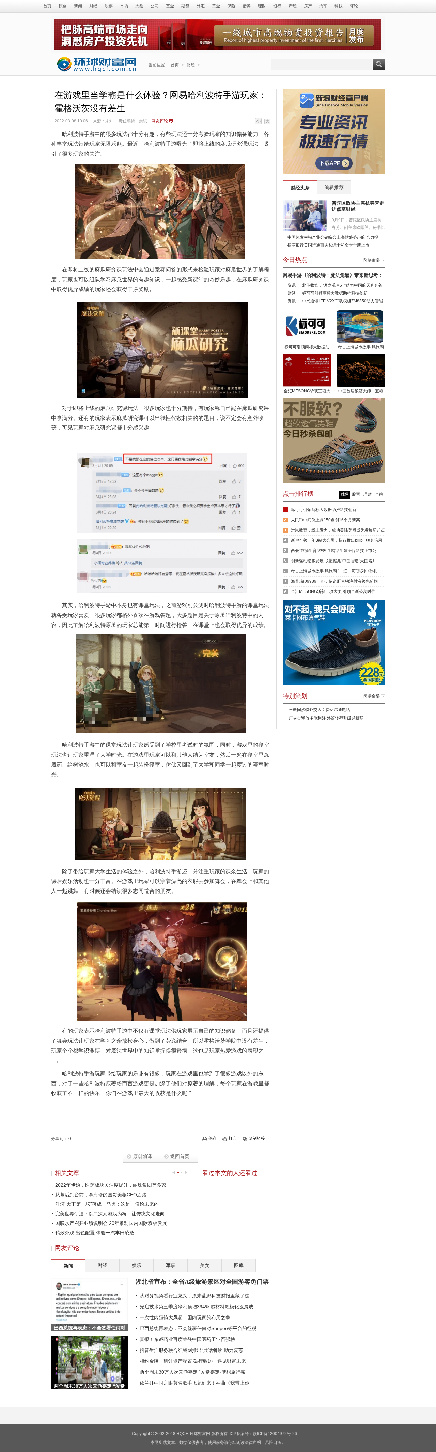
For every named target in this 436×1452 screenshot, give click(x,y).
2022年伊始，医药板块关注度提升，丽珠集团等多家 (110, 1185)
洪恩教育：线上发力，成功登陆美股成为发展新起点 (338, 530)
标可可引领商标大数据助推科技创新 (335, 293)
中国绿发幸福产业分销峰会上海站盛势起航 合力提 (332, 237)
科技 (338, 6)
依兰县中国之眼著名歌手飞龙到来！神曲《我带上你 (194, 1383)
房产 (308, 6)
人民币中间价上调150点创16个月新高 (325, 520)
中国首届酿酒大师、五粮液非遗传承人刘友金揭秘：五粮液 (360, 392)
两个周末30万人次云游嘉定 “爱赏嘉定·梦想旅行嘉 (192, 1372)
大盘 (139, 6)
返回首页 (179, 1156)
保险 (231, 6)
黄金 (216, 6)
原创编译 (142, 1156)
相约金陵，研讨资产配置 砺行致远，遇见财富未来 (193, 1361)
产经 (293, 6)
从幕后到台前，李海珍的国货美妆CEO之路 (100, 1194)
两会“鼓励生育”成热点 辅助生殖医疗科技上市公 (333, 550)
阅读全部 (371, 259)
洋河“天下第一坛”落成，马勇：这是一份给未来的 (107, 1204)
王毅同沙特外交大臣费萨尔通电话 (319, 709)
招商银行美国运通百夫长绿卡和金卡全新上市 (328, 245)
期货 (185, 6)
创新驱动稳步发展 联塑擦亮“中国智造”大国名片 (333, 560)
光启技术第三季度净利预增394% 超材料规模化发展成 (196, 1306)
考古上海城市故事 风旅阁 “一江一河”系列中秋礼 (334, 571)
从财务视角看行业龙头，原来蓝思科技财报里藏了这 (194, 1295)
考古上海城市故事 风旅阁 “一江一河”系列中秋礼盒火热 (361, 348)
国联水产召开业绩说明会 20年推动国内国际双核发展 (111, 1223)
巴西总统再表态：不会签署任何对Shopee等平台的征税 (198, 1328)
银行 (277, 6)
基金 (170, 6)
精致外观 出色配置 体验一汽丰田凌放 (94, 1232)
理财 (262, 6)
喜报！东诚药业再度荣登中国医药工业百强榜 (187, 1339)
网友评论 (160, 121)
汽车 (323, 6)
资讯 (291, 285)
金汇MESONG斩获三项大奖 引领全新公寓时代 (307, 392)
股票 (109, 6)
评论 (354, 6)
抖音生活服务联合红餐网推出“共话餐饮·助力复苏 (191, 1350)
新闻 (78, 6)
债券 (247, 6)
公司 (155, 6)
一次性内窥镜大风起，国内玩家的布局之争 (185, 1317)
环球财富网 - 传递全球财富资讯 (96, 64)
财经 (93, 6)
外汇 (201, 6)
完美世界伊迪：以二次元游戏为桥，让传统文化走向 (110, 1213)
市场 (124, 6)
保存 (212, 1138)
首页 (47, 6)
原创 (63, 6)
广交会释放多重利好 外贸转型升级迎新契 (326, 718)
